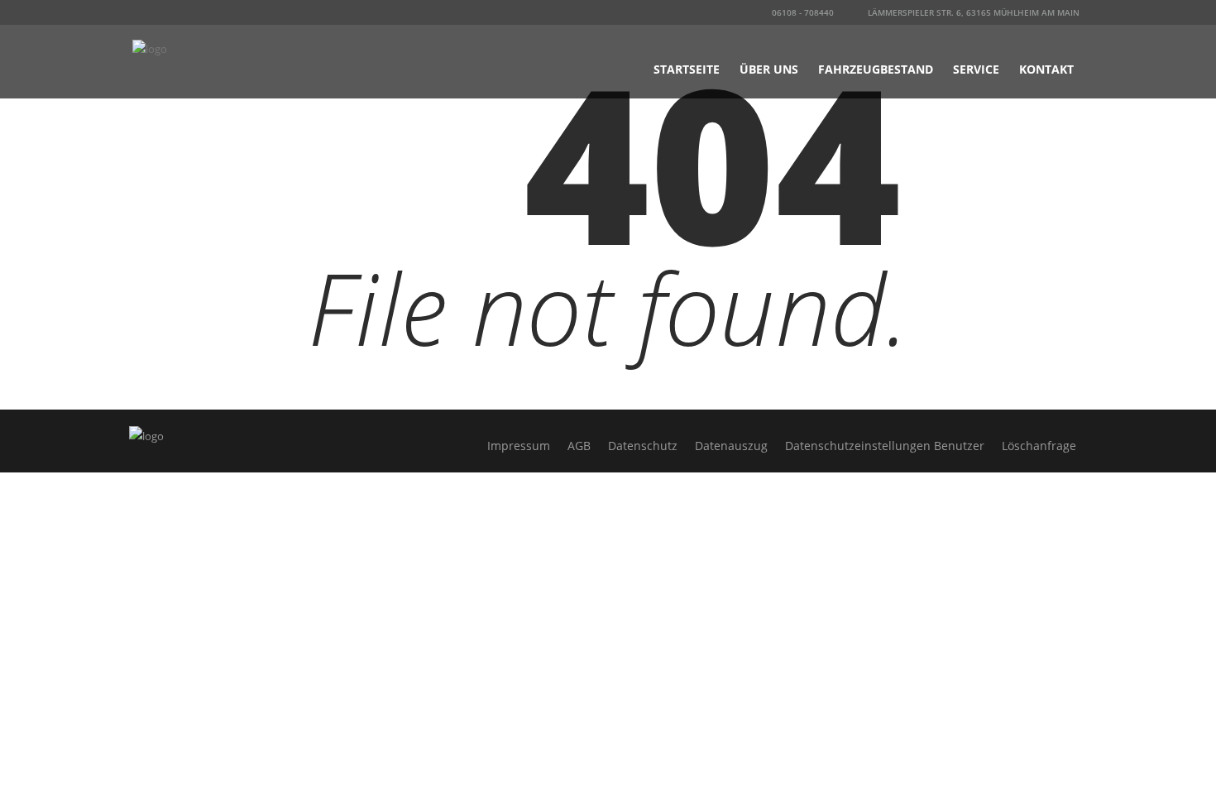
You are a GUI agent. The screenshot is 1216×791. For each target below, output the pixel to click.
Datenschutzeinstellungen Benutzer (884, 445)
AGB (579, 445)
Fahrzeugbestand (875, 69)
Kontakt (1046, 69)
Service (976, 69)
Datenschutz (642, 445)
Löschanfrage (1039, 445)
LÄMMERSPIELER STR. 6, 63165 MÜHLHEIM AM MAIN (972, 12)
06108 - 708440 (801, 12)
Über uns (769, 69)
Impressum (518, 445)
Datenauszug (731, 445)
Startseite (686, 69)
